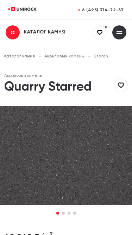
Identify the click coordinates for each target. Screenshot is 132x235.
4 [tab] (74, 214)
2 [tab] (63, 214)
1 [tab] (57, 214)
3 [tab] (69, 214)
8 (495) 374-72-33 (103, 10)
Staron (101, 56)
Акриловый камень (64, 56)
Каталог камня (19, 56)
